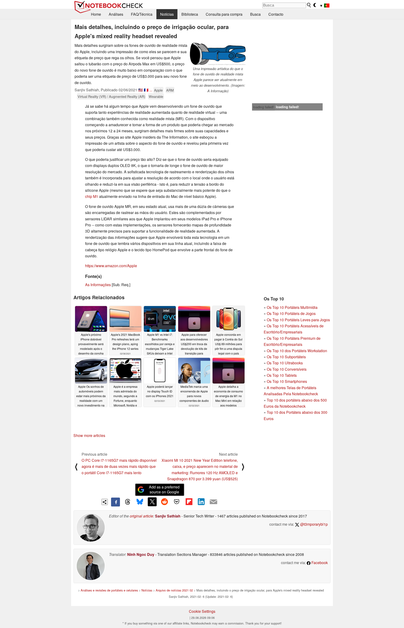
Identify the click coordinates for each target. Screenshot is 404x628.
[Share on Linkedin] (201, 501)
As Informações (98, 284)
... (150, 89)
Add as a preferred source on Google (164, 489)
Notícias (167, 14)
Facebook (319, 562)
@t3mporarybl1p (313, 524)
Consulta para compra (224, 14)
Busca (255, 14)
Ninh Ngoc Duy (140, 554)
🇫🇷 (146, 89)
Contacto (275, 14)
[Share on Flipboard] (188, 501)
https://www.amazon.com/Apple (111, 265)
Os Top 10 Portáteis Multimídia (292, 307)
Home (96, 14)
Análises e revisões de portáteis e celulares (109, 590)
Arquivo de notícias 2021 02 (174, 590)
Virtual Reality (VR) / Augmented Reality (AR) (111, 96)
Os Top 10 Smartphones (287, 381)
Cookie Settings (202, 611)
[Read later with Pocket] (176, 501)
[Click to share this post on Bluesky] (139, 502)
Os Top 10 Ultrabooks (285, 363)
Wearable (156, 96)
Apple (158, 90)
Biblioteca (189, 14)
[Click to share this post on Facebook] (115, 502)
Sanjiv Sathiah (167, 516)
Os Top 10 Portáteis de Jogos (291, 313)
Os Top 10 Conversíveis (287, 369)
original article (141, 516)
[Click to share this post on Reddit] (164, 501)
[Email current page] (213, 502)
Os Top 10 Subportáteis (286, 356)
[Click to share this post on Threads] (127, 502)
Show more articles (89, 435)
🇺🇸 (140, 89)
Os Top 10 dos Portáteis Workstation (297, 350)
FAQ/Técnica (141, 14)
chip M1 (92, 196)
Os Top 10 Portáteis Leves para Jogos (298, 319)
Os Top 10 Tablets (282, 375)
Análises (116, 14)
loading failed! (263, 107)
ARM (170, 90)
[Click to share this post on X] (152, 501)
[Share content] (104, 502)
